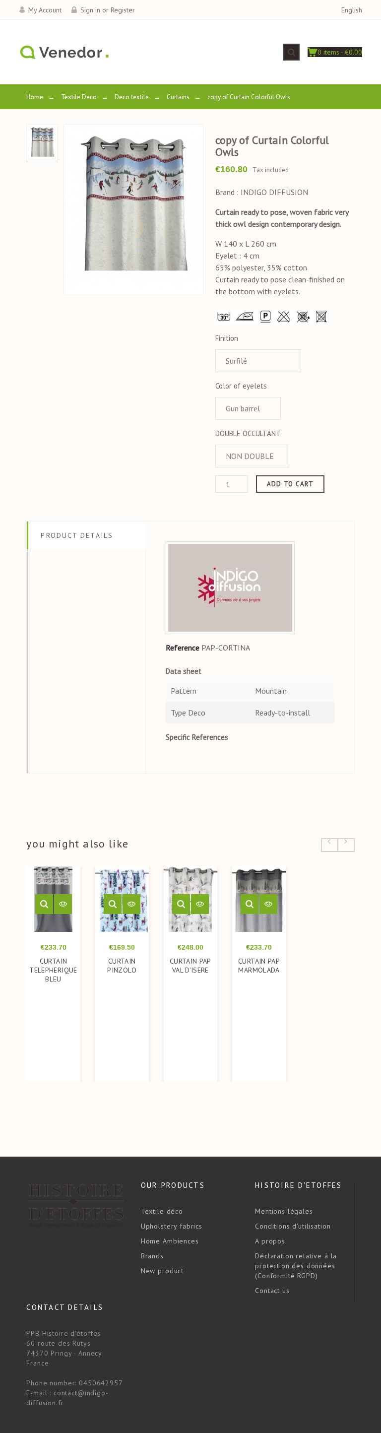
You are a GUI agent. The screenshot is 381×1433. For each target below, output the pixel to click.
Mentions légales (284, 1211)
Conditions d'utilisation (292, 1226)
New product (162, 1270)
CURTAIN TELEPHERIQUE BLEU (53, 970)
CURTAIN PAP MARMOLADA (259, 966)
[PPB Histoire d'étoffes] (64, 52)
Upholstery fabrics (171, 1226)
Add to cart (290, 484)
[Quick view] (44, 904)
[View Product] (63, 904)
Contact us (272, 1290)
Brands (152, 1255)
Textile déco (162, 1211)
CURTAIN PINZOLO (121, 966)
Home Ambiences (170, 1241)
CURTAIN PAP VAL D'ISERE (190, 966)
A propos (270, 1241)
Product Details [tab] (77, 535)
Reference (182, 647)
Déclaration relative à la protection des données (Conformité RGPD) (296, 1265)
